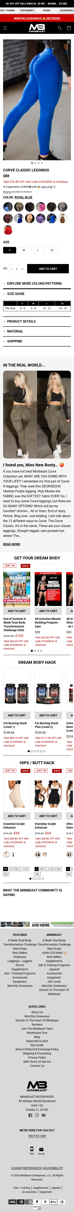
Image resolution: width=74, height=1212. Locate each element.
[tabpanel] (16, 607)
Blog (37, 1037)
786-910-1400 (37, 1136)
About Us (37, 1012)
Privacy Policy (37, 1057)
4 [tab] (41, 651)
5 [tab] (41, 751)
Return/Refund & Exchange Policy (37, 1049)
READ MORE (11, 544)
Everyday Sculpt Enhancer (45, 825)
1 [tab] (32, 651)
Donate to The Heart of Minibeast (54, 992)
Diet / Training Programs (19, 973)
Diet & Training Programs (54, 965)
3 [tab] (38, 651)
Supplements (27, 10)
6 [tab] (44, 751)
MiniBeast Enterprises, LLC (35, 1175)
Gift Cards (54, 981)
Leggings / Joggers (20, 961)
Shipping (7, 192)
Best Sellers (20, 952)
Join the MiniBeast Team (37, 1028)
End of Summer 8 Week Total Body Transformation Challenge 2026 (14, 624)
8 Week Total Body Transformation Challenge (19, 942)
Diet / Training (22, 1187)
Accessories (20, 977)
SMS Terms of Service (37, 1061)
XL (26, 869)
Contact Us (37, 1065)
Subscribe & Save (37, 1041)
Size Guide (37, 1045)
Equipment (20, 981)
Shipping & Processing (37, 1053)
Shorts (20, 965)
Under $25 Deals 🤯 (54, 952)
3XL (37, 874)
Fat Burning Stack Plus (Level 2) (46, 725)
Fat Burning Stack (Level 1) (15, 725)
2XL (6, 874)
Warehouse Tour (37, 1032)
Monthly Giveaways (19, 985)
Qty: (5, 268)
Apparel (47, 10)
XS (5, 869)
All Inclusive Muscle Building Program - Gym (48, 622)
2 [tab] (35, 651)
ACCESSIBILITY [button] (53, 1168)
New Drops (20, 948)
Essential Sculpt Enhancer (14, 825)
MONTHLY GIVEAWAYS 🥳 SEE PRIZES (37, 18)
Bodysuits (20, 957)
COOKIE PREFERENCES (26, 1168)
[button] (5, 28)
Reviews (37, 1024)
